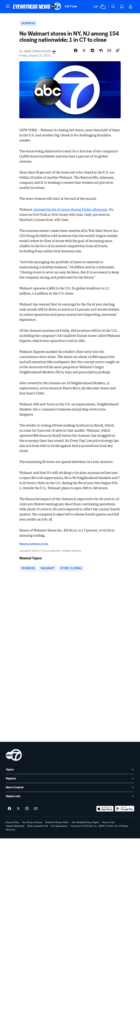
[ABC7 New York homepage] (37, 7)
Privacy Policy (12, 822)
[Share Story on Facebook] (76, 50)
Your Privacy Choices (32, 822)
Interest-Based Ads (15, 826)
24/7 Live (71, 6)
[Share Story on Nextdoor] (101, 50)
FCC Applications (59, 826)
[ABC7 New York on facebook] (9, 808)
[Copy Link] (117, 50)
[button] (7, 6)
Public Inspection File (37, 826)
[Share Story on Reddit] (92, 50)
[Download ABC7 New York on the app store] (105, 809)
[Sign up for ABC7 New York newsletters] (35, 808)
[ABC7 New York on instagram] (27, 808)
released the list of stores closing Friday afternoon (70, 209)
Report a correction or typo (33, 544)
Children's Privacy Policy (57, 822)
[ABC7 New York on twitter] (18, 808)
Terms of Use (108, 822)
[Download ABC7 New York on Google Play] (124, 809)
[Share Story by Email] (109, 50)
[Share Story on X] (84, 50)
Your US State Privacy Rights (85, 822)
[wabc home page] (14, 755)
